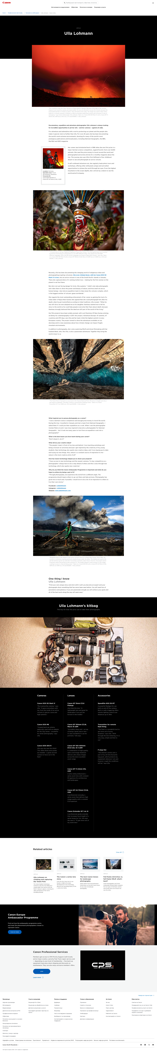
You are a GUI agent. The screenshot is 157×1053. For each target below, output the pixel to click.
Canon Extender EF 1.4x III (77, 811)
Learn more (37, 977)
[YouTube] (153, 1045)
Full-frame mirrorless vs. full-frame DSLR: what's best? (113, 879)
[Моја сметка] (153, 3)
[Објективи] (78, 7)
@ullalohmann (61, 486)
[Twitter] (149, 1045)
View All (119, 852)
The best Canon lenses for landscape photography (89, 879)
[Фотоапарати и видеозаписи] (70, 7)
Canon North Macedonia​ (10, 1045)
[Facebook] (141, 1045)
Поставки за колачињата (116, 1040)
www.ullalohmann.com (63, 490)
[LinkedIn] (145, 1045)
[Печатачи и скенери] (93, 7)
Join (41, 971)
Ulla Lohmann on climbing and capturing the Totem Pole (43, 879)
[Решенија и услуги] (106, 7)
